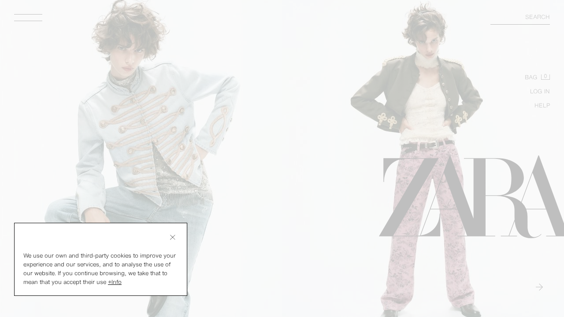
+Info (115, 282)
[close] (172, 237)
